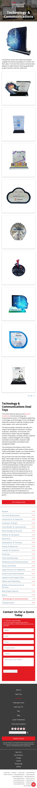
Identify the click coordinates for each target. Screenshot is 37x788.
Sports (4, 595)
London (18, 761)
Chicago (18, 758)
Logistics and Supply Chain (13, 577)
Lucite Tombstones (18, 720)
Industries (18, 698)
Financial (6, 554)
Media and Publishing (11, 581)
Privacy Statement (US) (19, 778)
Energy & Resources (10, 546)
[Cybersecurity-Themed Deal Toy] (18, 88)
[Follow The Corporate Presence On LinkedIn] (12, 729)
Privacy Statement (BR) (29, 786)
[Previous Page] (33, 396)
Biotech (5, 511)
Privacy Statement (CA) (18, 780)
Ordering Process (18, 703)
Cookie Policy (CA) (30, 778)
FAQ (18, 711)
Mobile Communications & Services (13, 586)
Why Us (18, 690)
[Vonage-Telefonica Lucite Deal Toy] (18, 339)
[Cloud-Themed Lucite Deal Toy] (18, 196)
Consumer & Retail (9, 523)
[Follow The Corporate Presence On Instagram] (21, 729)
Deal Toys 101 (18, 707)
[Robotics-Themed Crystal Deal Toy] (18, 375)
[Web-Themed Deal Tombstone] (18, 268)
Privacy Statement (30, 772)
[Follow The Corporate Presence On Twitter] (24, 729)
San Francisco (18, 755)
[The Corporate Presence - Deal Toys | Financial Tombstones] (18, 4)
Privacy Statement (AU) (18, 782)
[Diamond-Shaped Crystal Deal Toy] (18, 232)
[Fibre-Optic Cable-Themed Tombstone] (18, 160)
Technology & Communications (15, 599)
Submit (10, 671)
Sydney (18, 766)
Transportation (8, 602)
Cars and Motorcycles (10, 515)
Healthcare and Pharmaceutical (15, 562)
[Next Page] (34, 396)
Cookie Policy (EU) (8, 774)
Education (6, 538)
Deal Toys (18, 694)
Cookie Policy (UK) (30, 774)
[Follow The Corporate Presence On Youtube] (18, 729)
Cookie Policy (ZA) (30, 782)
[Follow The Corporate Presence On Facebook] (15, 729)
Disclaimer (14, 772)
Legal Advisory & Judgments (13, 569)
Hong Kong (18, 764)
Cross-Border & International (14, 527)
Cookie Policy (7, 772)
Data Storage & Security (12, 531)
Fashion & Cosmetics (10, 550)
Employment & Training (12, 542)
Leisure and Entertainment (13, 573)
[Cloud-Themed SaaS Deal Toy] (18, 124)
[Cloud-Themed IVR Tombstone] (18, 303)
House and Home (9, 565)
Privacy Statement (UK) (17, 776)
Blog (18, 715)
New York (18, 752)
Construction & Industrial (12, 519)
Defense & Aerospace (10, 535)
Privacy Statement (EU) (19, 774)
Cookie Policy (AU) (30, 780)
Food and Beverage (10, 558)
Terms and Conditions (18, 724)
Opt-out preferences (29, 776)
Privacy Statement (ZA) (19, 784)
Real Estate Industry (10, 591)
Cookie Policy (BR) (30, 784)
